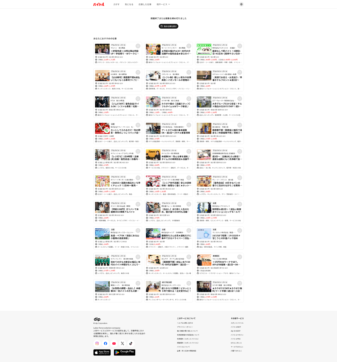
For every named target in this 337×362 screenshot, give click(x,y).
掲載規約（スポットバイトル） (188, 343)
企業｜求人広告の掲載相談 (186, 351)
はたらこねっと (236, 343)
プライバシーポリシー (185, 327)
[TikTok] (131, 343)
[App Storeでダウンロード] (102, 352)
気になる (129, 4)
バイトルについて (183, 347)
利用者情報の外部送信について (188, 335)
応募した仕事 (145, 4)
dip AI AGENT (235, 331)
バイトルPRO (235, 339)
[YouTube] (114, 343)
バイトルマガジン (237, 335)
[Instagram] (97, 343)
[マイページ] (241, 4)
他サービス (162, 4)
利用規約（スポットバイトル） (188, 339)
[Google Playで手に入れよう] (124, 352)
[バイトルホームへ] (98, 4)
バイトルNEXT (236, 327)
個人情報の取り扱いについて (187, 331)
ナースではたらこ (237, 347)
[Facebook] (105, 343)
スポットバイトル (237, 323)
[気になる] (138, 46)
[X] (122, 343)
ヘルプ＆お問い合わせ (185, 323)
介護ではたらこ (236, 351)
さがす (116, 4)
